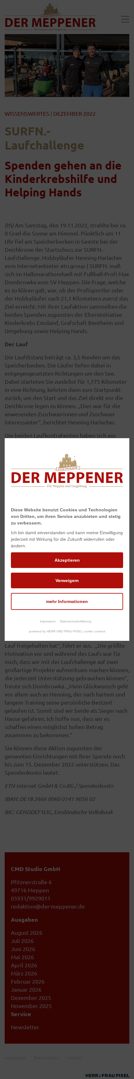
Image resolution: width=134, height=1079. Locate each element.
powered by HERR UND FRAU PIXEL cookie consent (67, 631)
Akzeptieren (67, 560)
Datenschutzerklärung (75, 621)
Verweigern (67, 580)
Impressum (47, 621)
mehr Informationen (67, 601)
